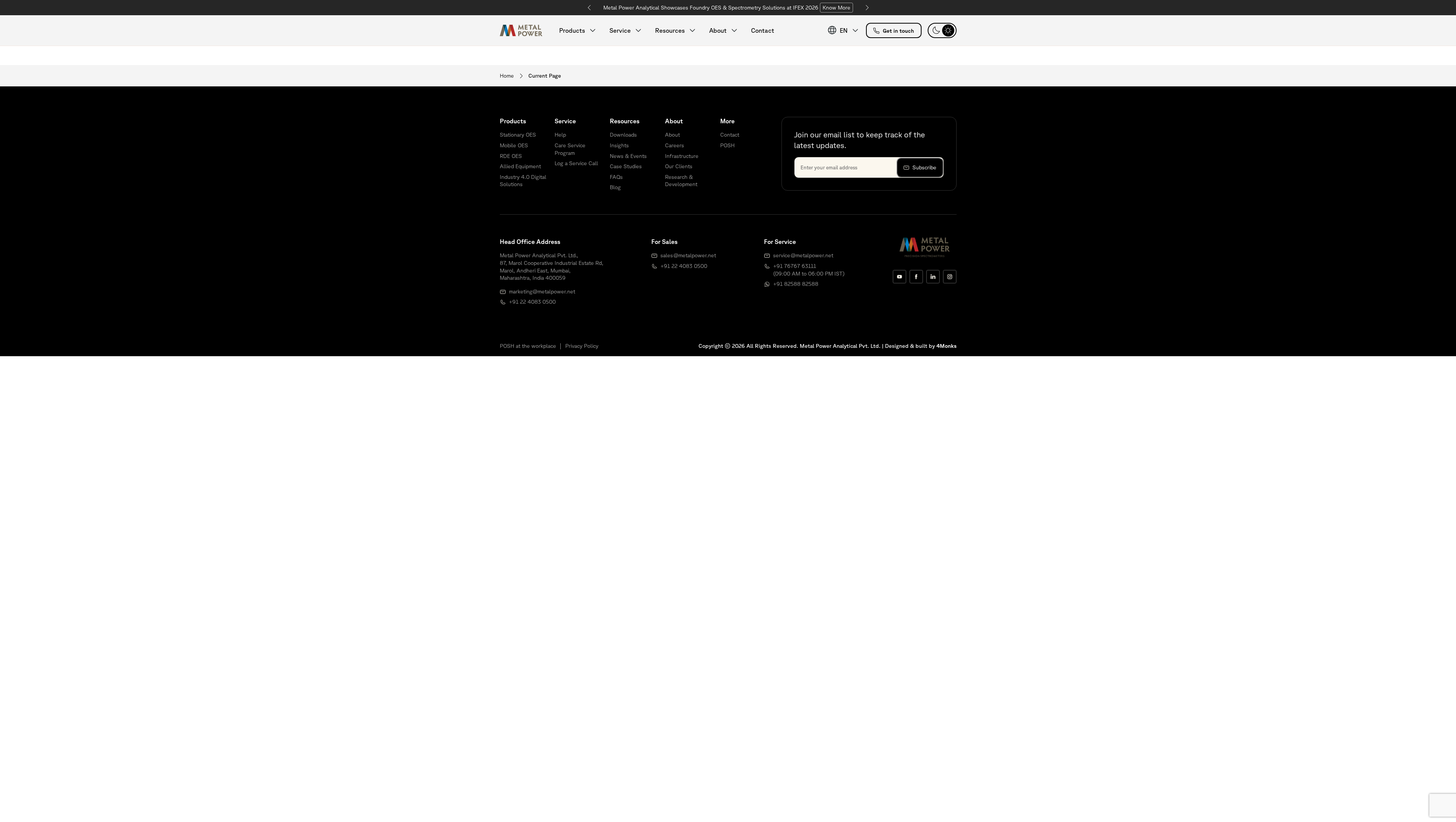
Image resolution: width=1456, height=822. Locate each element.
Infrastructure (681, 156)
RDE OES (511, 156)
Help (560, 135)
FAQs (616, 177)
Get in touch (898, 31)
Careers (674, 145)
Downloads (623, 135)
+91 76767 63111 (794, 266)
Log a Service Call (576, 163)
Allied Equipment (520, 166)
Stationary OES (518, 135)
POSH (727, 145)
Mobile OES (514, 145)
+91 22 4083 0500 (532, 302)
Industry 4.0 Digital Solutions (523, 181)
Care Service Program (570, 149)
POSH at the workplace (528, 346)
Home (507, 76)
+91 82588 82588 (795, 284)
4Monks (946, 346)
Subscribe (924, 167)
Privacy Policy (581, 346)
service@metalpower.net (803, 255)
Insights (619, 145)
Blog (615, 187)
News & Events (628, 156)
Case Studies (626, 166)
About (672, 135)
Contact (762, 30)
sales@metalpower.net (688, 255)
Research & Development (681, 181)
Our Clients (678, 166)
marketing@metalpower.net (542, 291)
